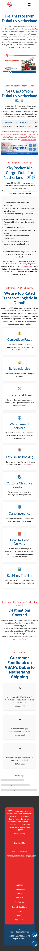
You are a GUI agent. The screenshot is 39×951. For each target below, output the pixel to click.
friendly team (27, 266)
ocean (26, 29)
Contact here (27, 464)
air (32, 29)
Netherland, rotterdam (23, 126)
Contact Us (19, 902)
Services (19, 893)
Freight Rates (21, 639)
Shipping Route (19, 920)
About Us (19, 898)
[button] (29, 4)
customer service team (28, 140)
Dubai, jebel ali (7, 126)
